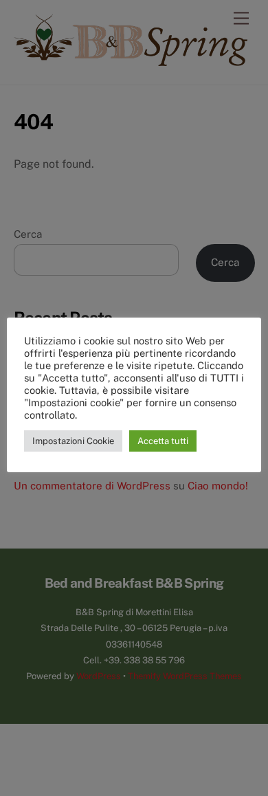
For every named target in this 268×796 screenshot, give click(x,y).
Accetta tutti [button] (162, 441)
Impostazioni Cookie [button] (73, 441)
